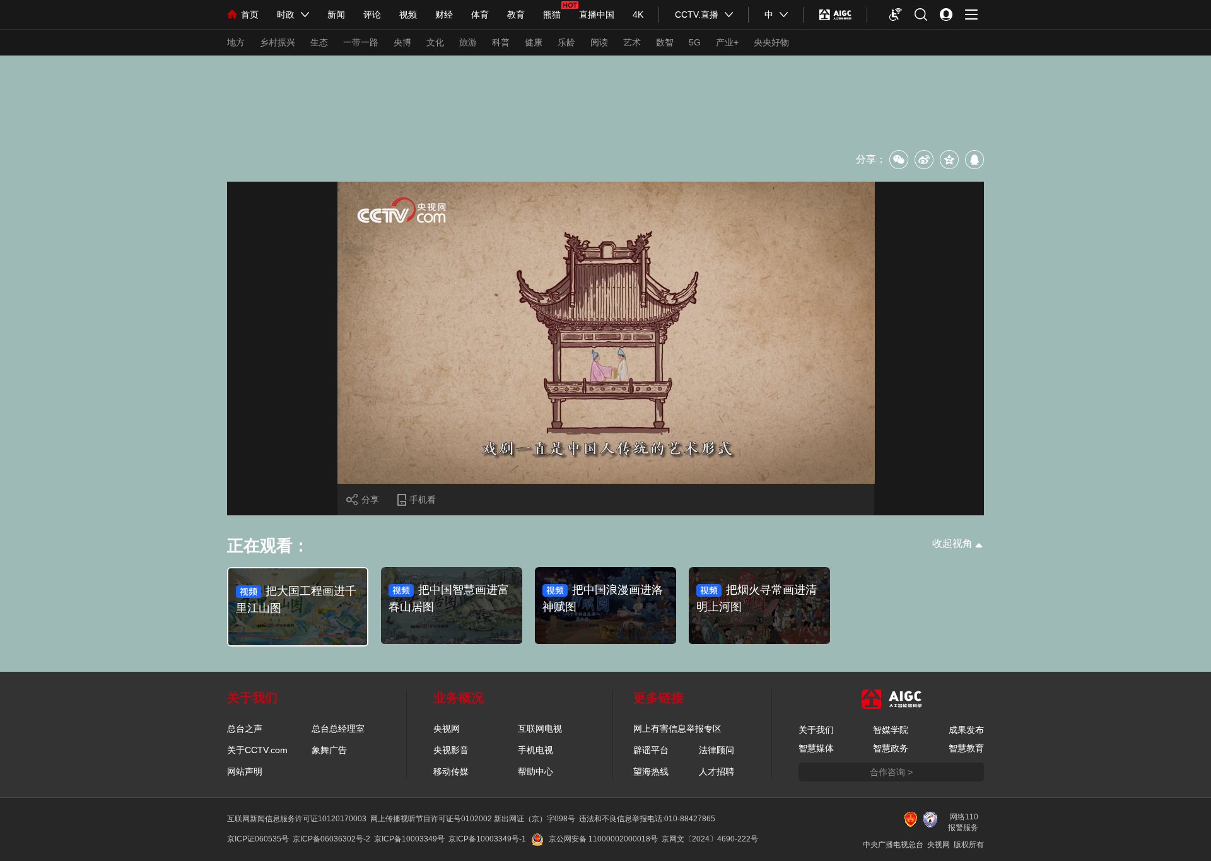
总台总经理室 (338, 728)
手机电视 (535, 750)
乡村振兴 (277, 42)
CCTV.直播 (696, 14)
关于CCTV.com (257, 750)
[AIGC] (835, 14)
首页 (250, 14)
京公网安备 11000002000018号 (603, 839)
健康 (533, 42)
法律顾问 (716, 750)
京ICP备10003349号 (409, 839)
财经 (444, 14)
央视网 (446, 728)
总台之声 (244, 728)
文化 (435, 42)
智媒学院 (890, 730)
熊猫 (552, 14)
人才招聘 (716, 771)
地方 (236, 42)
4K (638, 14)
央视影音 (451, 750)
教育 (516, 14)
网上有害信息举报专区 (677, 728)
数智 (665, 42)
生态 (319, 42)
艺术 (632, 42)
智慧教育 (966, 748)
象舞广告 (329, 750)
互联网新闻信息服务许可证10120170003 (296, 818)
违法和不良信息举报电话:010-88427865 (647, 818)
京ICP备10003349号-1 (487, 839)
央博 (402, 42)
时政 (286, 14)
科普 (501, 42)
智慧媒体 (816, 748)
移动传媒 (451, 771)
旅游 (468, 42)
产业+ (727, 42)
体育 (480, 14)
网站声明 (244, 771)
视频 (408, 14)
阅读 (599, 42)
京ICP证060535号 (258, 839)
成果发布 (966, 730)
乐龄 (566, 42)
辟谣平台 (651, 750)
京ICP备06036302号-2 (331, 839)
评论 (372, 14)
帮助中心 (535, 771)
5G (695, 42)
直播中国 (596, 14)
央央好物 (771, 42)
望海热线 (651, 771)
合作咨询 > (891, 772)
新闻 (336, 14)
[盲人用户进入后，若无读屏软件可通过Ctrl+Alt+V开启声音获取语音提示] (895, 14)
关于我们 (816, 730)
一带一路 (360, 42)
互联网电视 (540, 728)
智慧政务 (890, 748)
